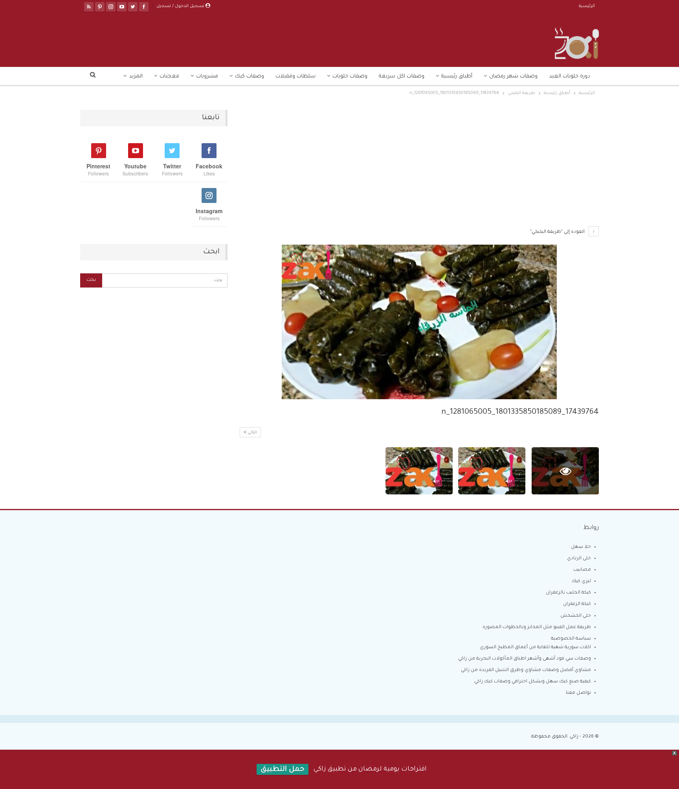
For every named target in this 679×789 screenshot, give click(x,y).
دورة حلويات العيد (569, 76)
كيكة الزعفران (577, 604)
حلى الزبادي (579, 558)
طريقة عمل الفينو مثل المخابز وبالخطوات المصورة (537, 627)
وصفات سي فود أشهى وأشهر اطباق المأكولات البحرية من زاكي (524, 659)
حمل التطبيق (283, 770)
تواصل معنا (578, 693)
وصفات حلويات (349, 76)
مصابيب (582, 570)
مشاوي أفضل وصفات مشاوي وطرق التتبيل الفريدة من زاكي (526, 670)
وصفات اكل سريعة (401, 76)
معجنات (169, 76)
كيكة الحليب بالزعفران (568, 592)
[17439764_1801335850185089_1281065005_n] (491, 470)
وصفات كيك (249, 76)
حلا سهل (581, 547)
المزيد (136, 76)
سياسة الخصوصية (571, 639)
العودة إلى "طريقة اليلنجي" (558, 232)
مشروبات (207, 76)
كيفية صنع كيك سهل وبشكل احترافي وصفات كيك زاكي (532, 681)
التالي (251, 432)
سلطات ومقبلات (295, 76)
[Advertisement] (419, 168)
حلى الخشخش (575, 616)
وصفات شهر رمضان (513, 76)
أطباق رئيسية (456, 76)
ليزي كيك (581, 581)
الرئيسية (587, 6)
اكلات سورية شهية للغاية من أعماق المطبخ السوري (535, 647)
